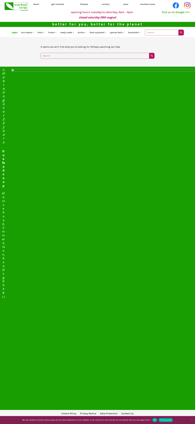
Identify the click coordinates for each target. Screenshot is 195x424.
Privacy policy (166, 420)
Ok (155, 420)
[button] (33, 32)
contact (106, 4)
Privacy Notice (88, 413)
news (125, 4)
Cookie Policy (68, 413)
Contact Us (127, 413)
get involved (57, 4)
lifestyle (84, 4)
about (36, 4)
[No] (191, 420)
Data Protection (109, 413)
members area (147, 4)
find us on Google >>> (176, 12)
